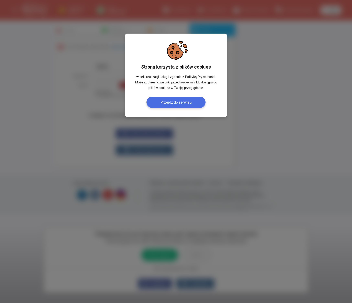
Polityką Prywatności (200, 77)
